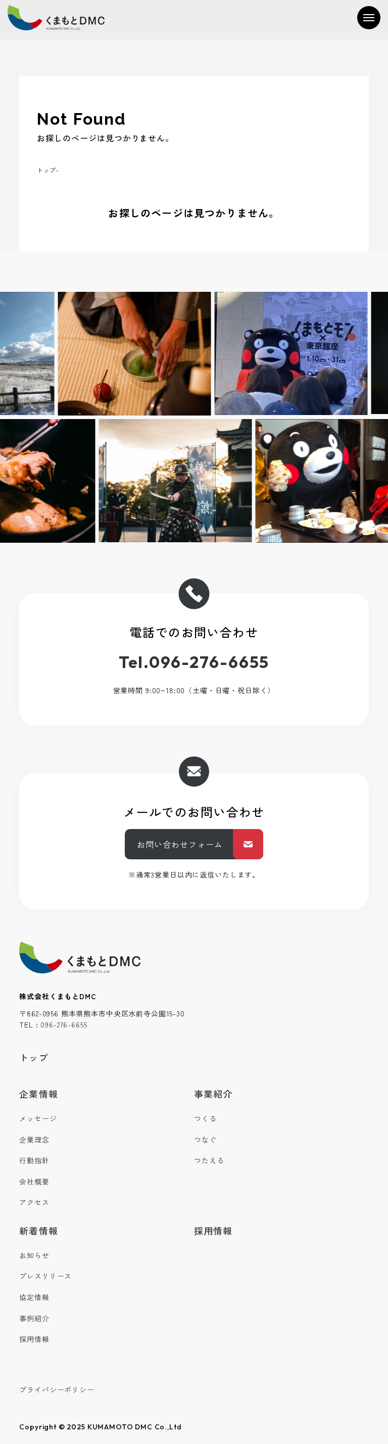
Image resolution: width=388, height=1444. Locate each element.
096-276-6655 (63, 1024)
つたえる (209, 1160)
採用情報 (34, 1339)
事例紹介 (34, 1318)
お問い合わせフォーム (180, 844)
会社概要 (34, 1181)
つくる (205, 1118)
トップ (46, 170)
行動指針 (34, 1160)
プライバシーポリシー (56, 1389)
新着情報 (38, 1230)
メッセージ (38, 1118)
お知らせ (34, 1255)
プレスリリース (45, 1276)
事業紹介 (213, 1093)
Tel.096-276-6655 (194, 662)
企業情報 (38, 1093)
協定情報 (34, 1297)
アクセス (34, 1202)
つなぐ (205, 1139)
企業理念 (34, 1139)
